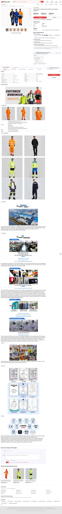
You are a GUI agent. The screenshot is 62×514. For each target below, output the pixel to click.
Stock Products (48, 493)
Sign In (35, 63)
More (1, 504)
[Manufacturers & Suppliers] (5, 2)
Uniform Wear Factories (26, 501)
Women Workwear (33, 493)
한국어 (38, 508)
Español (14, 508)
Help (46, 4)
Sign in (60, 2)
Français (20, 508)
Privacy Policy (43, 510)
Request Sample (49, 19)
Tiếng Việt (50, 508)
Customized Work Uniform (42, 501)
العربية (35, 508)
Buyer (42, 4)
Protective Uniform (33, 491)
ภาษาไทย (45, 508)
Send (7, 462)
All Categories (4, 4)
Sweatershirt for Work (19, 493)
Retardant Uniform (49, 501)
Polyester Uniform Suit (57, 501)
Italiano (27, 508)
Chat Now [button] (54, 17)
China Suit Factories (10, 501)
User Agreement (36, 510)
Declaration (39, 510)
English (11, 508)
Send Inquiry (40, 17)
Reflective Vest (3, 493)
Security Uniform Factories (17, 501)
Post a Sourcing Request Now (24, 462)
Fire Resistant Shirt (18, 490)
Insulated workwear (3, 490)
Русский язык (23, 508)
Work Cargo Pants (33, 490)
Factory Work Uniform (34, 501)
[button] (43, 69)
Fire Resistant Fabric (48, 491)
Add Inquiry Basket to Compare (16, 32)
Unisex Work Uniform (4, 503)
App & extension (51, 4)
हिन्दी (42, 508)
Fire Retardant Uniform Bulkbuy (13, 503)
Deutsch (29, 508)
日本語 (40, 508)
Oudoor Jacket (48, 490)
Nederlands (32, 508)
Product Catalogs (12, 488)
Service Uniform (4, 501)
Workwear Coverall (3, 491)
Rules (60, 4)
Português (17, 508)
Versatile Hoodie (18, 491)
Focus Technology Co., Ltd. (25, 510)
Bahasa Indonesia (54, 508)
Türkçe (47, 508)
